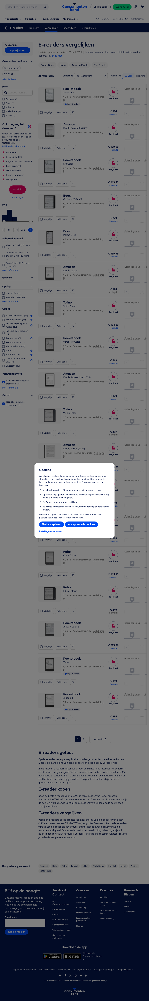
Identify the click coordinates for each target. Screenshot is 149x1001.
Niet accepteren (51, 524)
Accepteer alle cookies (81, 524)
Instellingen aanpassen (50, 531)
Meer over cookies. (75, 517)
